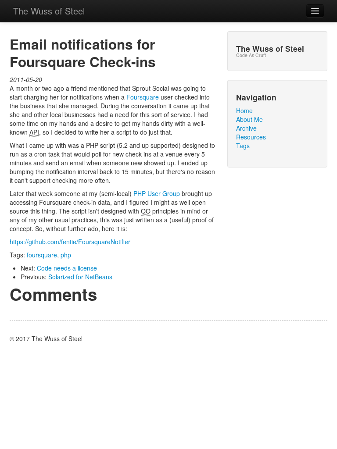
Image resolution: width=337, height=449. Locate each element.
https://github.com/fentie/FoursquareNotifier (70, 241)
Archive (246, 128)
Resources (251, 136)
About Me (249, 119)
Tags (243, 145)
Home (244, 110)
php (66, 254)
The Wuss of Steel (49, 10)
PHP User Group (156, 193)
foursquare (42, 254)
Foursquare (142, 97)
